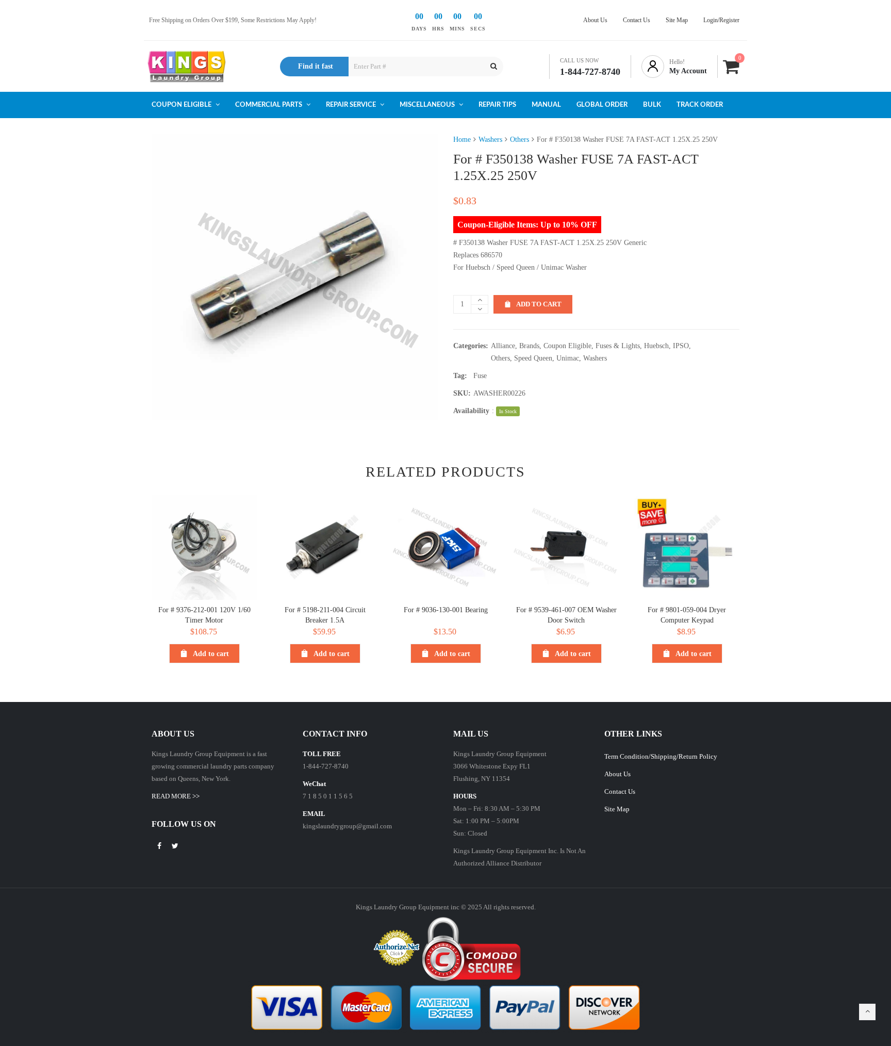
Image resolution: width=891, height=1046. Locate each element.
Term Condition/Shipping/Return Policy (660, 756)
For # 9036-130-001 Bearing (446, 610)
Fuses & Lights (618, 346)
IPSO (681, 346)
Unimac (567, 358)
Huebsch (656, 346)
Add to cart (539, 304)
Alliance (503, 346)
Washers (490, 139)
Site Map (617, 809)
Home (462, 139)
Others (519, 139)
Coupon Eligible (567, 346)
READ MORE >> (176, 796)
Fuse (480, 376)
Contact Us (619, 791)
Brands (529, 346)
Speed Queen (533, 358)
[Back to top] (867, 1012)
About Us (617, 774)
